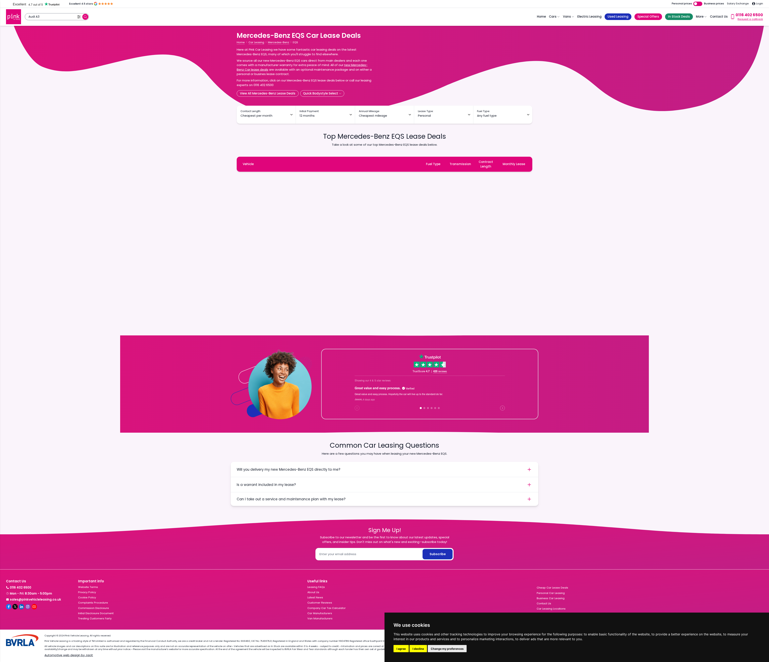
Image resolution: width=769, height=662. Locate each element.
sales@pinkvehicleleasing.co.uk (35, 599)
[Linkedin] (21, 606)
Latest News (315, 597)
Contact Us (719, 16)
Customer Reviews (319, 603)
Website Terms (88, 587)
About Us (313, 592)
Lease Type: (426, 111)
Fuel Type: (483, 111)
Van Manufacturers (319, 618)
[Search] (85, 17)
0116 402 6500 (20, 587)
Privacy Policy (87, 592)
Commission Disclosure (93, 608)
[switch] (697, 4)
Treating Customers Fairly (95, 618)
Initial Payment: (309, 111)
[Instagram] (27, 606)
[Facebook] (8, 606)
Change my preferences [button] (447, 648)
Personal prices (682, 3)
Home (541, 16)
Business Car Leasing (551, 598)
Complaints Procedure (93, 603)
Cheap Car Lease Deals (552, 588)
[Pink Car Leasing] (13, 16)
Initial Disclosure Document (96, 613)
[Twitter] (15, 606)
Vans (567, 16)
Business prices (714, 3)
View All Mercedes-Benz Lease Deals (267, 93)
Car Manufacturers (319, 613)
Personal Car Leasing (551, 593)
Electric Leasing (589, 16)
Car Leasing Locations (551, 609)
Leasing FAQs (316, 587)
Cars (553, 16)
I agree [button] (401, 648)
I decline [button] (418, 648)
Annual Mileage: (369, 111)
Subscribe (438, 554)
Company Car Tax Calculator (326, 608)
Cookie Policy (87, 597)
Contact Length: (251, 111)
